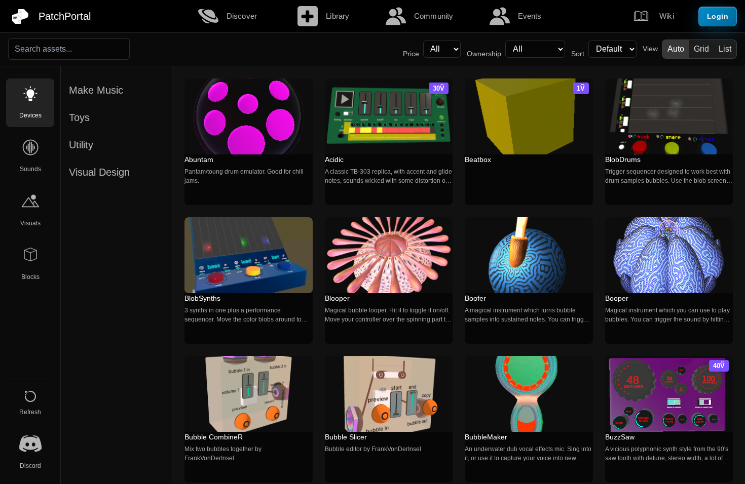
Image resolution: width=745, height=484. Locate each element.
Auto (675, 49)
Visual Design (99, 172)
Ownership (484, 54)
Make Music (96, 90)
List (725, 49)
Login (718, 16)
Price (411, 54)
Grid (701, 49)
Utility (81, 144)
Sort (577, 54)
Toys (79, 117)
